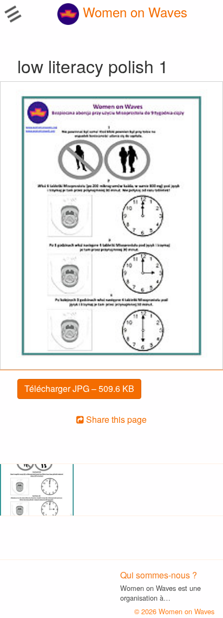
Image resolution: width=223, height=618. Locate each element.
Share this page (115, 419)
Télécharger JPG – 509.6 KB (79, 388)
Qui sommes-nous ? (158, 575)
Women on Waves (133, 11)
